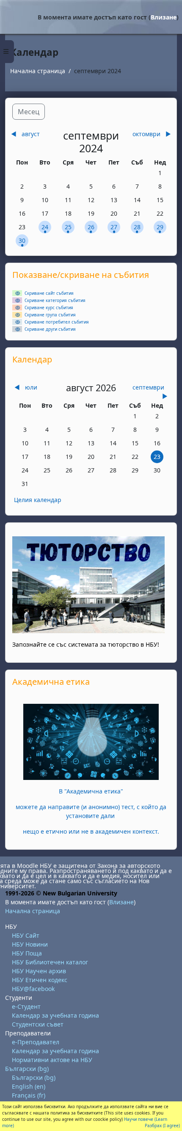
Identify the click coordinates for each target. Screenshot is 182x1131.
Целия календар (37, 500)
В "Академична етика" (91, 791)
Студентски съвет (37, 1024)
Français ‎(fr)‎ (28, 1095)
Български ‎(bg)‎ (27, 1069)
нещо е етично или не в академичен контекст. (91, 831)
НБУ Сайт (25, 935)
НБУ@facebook (33, 989)
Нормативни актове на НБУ (52, 1060)
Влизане (163, 17)
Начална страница (37, 71)
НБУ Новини (30, 944)
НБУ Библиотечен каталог (50, 962)
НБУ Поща (27, 953)
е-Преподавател (35, 1042)
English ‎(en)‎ (28, 1086)
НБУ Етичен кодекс (39, 980)
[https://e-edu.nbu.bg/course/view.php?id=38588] (91, 741)
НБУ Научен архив (39, 971)
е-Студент (26, 1006)
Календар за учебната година (55, 1015)
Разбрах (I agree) (162, 1125)
